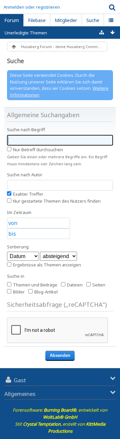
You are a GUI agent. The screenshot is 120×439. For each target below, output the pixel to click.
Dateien (74, 285)
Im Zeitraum (19, 212)
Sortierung (18, 247)
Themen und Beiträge (34, 285)
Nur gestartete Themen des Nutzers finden (56, 201)
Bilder (18, 292)
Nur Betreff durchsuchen (37, 150)
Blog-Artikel (45, 292)
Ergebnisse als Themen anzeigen (46, 265)
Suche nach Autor (24, 175)
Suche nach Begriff (26, 130)
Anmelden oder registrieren (32, 7)
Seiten (98, 285)
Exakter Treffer (27, 194)
